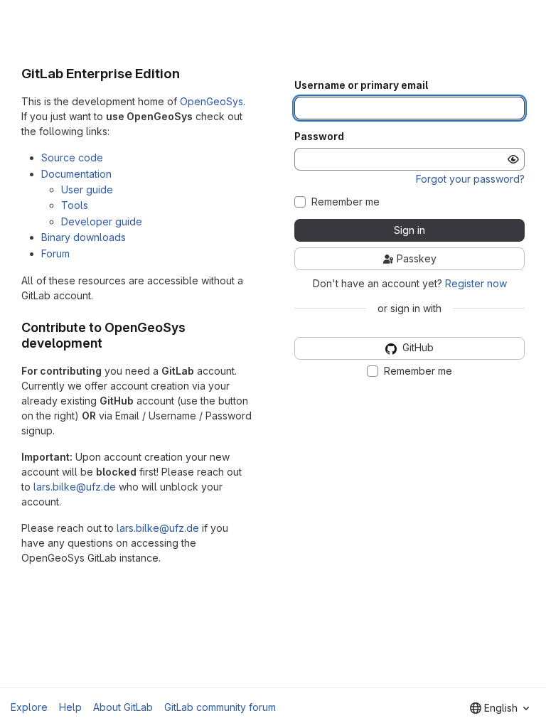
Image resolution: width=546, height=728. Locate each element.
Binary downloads (83, 237)
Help (70, 707)
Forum (55, 253)
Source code (72, 157)
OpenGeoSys (211, 101)
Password (319, 136)
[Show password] (513, 159)
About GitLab (123, 707)
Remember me (345, 202)
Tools (74, 205)
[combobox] (499, 708)
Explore (29, 707)
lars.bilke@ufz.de (74, 487)
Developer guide (101, 221)
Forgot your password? (470, 179)
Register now (476, 283)
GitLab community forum (220, 707)
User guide (87, 189)
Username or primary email (361, 85)
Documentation (76, 174)
